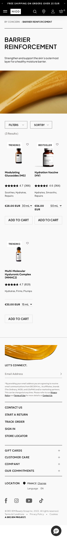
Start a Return (16, 414)
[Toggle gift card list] (59, 450)
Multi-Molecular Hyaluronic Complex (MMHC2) (18, 274)
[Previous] (2, 3)
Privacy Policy (37, 514)
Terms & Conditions (14, 514)
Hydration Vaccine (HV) (46, 174)
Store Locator (16, 436)
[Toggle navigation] (5, 11)
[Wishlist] (27, 142)
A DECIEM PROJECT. (15, 517)
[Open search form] (34, 11)
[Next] (64, 3)
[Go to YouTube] (29, 501)
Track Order (15, 421)
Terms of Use (19, 395)
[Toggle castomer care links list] (59, 457)
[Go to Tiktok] (41, 501)
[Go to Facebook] (6, 501)
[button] (56, 531)
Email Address (14, 374)
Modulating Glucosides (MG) (15, 174)
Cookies (54, 514)
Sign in (10, 429)
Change (42, 483)
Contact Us (47, 395)
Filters (13, 124)
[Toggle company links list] (59, 464)
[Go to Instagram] (16, 501)
